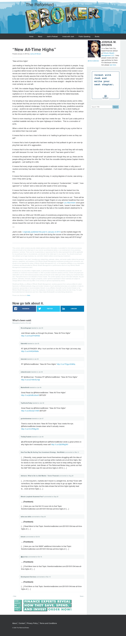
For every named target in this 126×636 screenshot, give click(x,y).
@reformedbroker (93, 61)
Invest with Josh (68, 36)
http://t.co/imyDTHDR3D (30, 335)
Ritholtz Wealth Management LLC (107, 54)
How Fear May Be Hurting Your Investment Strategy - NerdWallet (43, 452)
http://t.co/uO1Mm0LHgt (30, 379)
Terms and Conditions (48, 623)
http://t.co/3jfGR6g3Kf (59, 444)
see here (113, 65)
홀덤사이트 (24, 557)
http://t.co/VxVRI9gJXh (30, 429)
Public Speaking (84, 36)
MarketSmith (25, 387)
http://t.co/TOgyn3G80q (66, 364)
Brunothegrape (26, 328)
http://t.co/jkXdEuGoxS (30, 395)
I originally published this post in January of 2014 (41, 232)
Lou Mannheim (70, 202)
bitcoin (23, 537)
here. (28, 295)
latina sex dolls (26, 517)
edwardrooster (26, 372)
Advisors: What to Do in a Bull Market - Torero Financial (40, 476)
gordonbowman (26, 418)
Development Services (28, 577)
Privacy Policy (32, 623)
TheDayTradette (26, 437)
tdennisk (24, 359)
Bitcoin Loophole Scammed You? (32, 496)
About (40, 36)
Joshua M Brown (35, 54)
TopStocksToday (26, 403)
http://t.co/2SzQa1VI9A (30, 410)
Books (97, 36)
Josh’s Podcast (52, 36)
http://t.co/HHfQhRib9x (30, 351)
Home (31, 36)
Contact (22, 623)
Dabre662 (24, 343)
